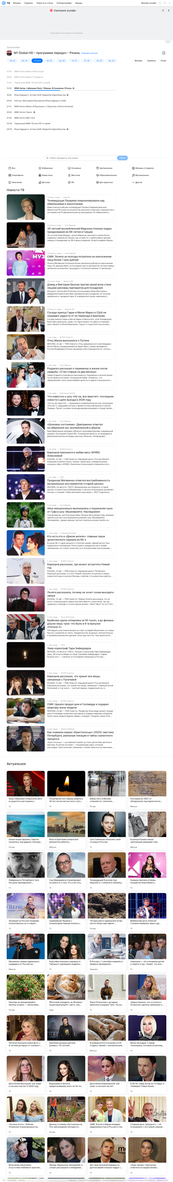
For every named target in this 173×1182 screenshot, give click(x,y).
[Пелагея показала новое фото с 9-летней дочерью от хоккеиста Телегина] (26, 1034)
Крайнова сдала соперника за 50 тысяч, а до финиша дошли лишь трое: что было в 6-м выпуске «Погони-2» (80, 623)
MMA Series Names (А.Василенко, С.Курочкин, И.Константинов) (43, 106)
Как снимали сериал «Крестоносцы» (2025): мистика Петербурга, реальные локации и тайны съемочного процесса (80, 735)
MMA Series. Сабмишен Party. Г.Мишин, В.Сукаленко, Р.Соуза (42, 88)
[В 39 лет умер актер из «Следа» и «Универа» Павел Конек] (147, 1075)
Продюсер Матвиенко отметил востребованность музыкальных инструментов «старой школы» (78, 482)
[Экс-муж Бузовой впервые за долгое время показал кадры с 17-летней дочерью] (107, 1156)
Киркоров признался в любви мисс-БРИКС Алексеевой (73, 454)
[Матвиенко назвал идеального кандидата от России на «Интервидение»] (26, 953)
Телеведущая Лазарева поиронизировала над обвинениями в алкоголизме (75, 202)
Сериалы (151, 60)
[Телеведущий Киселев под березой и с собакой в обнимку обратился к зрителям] (107, 871)
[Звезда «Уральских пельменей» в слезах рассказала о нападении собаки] (66, 1156)
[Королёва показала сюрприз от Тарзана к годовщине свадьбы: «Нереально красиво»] (66, 953)
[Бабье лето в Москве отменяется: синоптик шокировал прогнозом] (107, 790)
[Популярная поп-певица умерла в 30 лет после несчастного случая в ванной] (66, 790)
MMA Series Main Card (24, 118)
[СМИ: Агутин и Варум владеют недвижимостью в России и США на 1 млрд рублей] (107, 1116)
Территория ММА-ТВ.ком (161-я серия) (32, 82)
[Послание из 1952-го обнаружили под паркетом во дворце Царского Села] (147, 790)
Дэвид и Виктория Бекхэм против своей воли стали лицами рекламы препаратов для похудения (79, 286)
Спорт (163, 60)
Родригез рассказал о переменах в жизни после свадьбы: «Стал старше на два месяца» (77, 370)
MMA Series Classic (23, 112)
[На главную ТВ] (8, 3)
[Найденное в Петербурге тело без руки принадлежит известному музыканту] (26, 871)
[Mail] (4, 3)
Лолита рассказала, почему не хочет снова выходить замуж (80, 594)
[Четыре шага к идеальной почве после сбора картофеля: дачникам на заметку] (107, 912)
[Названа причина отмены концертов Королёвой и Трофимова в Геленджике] (147, 871)
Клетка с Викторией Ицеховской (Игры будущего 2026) (40, 100)
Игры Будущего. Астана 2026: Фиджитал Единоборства (39, 95)
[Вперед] (168, 10)
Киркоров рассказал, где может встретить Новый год (78, 566)
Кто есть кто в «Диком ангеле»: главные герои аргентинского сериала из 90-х (76, 538)
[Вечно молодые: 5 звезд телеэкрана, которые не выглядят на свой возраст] (147, 1034)
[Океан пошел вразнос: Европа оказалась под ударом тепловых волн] (26, 831)
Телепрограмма (13, 47)
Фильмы (138, 60)
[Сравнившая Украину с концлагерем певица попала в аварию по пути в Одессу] (66, 912)
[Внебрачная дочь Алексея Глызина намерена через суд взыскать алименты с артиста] (147, 912)
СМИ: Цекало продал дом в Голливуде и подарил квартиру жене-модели (78, 706)
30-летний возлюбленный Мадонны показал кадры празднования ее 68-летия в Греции (79, 230)
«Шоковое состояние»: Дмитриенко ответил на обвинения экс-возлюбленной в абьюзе (75, 426)
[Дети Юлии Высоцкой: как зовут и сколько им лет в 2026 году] (26, 1075)
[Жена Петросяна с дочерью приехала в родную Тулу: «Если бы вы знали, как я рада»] (107, 993)
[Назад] (163, 10)
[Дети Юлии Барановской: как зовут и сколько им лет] (107, 1075)
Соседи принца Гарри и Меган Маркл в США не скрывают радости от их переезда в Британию (76, 314)
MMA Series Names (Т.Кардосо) (28, 77)
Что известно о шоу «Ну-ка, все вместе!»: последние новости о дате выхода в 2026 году (80, 398)
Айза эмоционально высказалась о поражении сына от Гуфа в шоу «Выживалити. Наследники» (79, 510)
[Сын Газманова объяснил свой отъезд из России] (107, 831)
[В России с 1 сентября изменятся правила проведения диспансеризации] (107, 953)
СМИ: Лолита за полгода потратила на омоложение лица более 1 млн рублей (79, 258)
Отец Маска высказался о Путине (68, 340)
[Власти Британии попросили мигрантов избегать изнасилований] (66, 831)
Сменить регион (89, 53)
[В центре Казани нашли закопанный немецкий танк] (147, 831)
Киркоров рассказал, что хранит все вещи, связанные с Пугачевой (73, 678)
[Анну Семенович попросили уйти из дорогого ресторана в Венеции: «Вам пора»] (26, 790)
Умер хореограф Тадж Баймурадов (69, 648)
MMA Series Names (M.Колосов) (29, 71)
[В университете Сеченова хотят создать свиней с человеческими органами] (107, 1034)
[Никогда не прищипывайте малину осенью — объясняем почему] (26, 993)
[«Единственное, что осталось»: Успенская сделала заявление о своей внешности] (147, 993)
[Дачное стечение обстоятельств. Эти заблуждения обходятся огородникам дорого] (66, 1116)
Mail (4, 1180)
